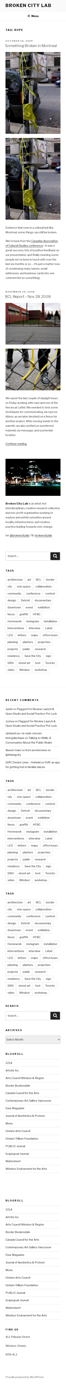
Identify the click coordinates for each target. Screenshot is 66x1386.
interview (34, 628)
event (29, 607)
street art (24, 663)
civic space (24, 586)
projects (13, 649)
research (40, 649)
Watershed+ (13, 1161)
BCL (38, 579)
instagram (32, 621)
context (50, 593)
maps (34, 635)
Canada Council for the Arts (22, 1093)
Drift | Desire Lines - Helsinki (23, 762)
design (12, 600)
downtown (14, 607)
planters (28, 642)
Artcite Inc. (12, 1070)
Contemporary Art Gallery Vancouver (28, 1100)
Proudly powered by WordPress (25, 1377)
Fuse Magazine (15, 1108)
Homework (15, 621)
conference (33, 593)
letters (22, 635)
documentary (43, 600)
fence (11, 614)
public (26, 649)
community (14, 593)
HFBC (37, 614)
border (50, 579)
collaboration (43, 586)
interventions (16, 628)
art (29, 579)
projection (44, 642)
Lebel (48, 628)
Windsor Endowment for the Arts (26, 1168)
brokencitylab (43, 535)
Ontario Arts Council (18, 1131)
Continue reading (16, 443)
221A (9, 1063)
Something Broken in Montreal (31, 46)
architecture (15, 579)
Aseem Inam (13, 750)
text (38, 663)
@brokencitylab (19, 535)
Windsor (24, 670)
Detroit (25, 600)
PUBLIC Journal (15, 1146)
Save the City (33, 656)
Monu (9, 1123)
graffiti (23, 614)
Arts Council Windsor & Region (25, 1078)
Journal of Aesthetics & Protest (25, 1116)
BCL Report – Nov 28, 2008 (28, 296)
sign (48, 656)
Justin (9, 709)
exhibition (44, 607)
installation (50, 621)
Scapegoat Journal (17, 1153)
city (10, 586)
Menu (35, 16)
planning (13, 642)
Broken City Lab (29, 5)
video (11, 670)
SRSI (11, 663)
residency (14, 656)
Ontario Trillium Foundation (22, 1138)
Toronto (50, 663)
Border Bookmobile (18, 1085)
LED (10, 635)
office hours (50, 635)
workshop (41, 670)
